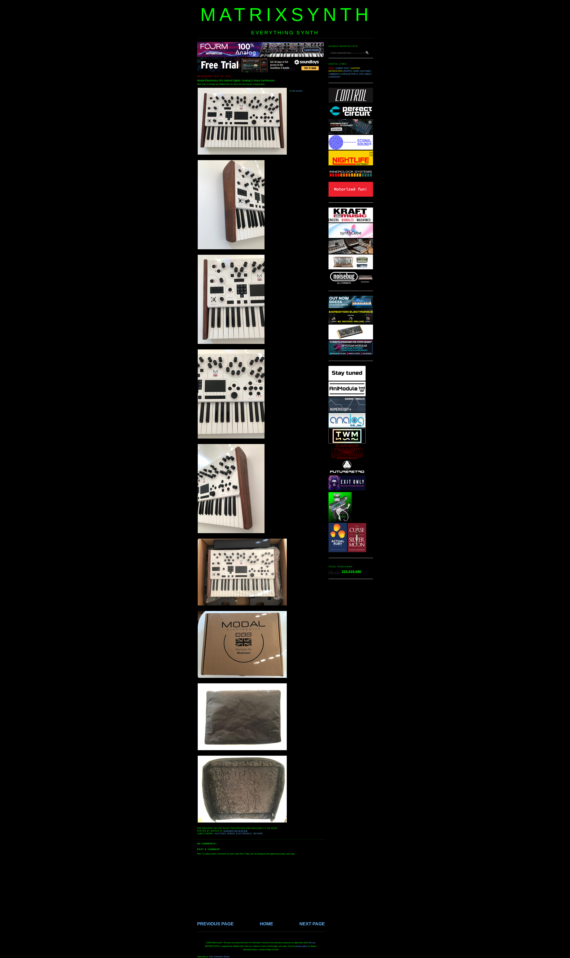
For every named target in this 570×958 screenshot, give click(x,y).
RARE (356, 71)
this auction (297, 91)
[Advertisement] (350, 628)
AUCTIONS (365, 71)
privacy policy (301, 946)
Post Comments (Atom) (219, 956)
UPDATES (347, 71)
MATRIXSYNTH (286, 14)
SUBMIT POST (342, 68)
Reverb (258, 833)
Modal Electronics (239, 833)
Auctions (220, 833)
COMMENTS (334, 74)
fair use (312, 943)
